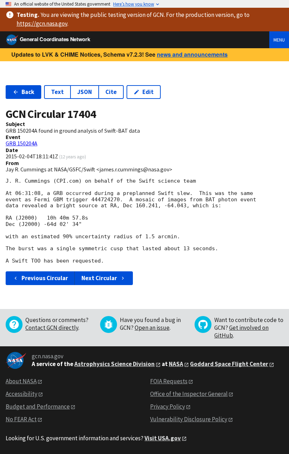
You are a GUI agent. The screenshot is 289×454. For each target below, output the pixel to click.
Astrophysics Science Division (114, 364)
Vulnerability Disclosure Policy (188, 419)
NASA (176, 364)
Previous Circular (44, 278)
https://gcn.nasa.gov (42, 23)
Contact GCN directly (51, 328)
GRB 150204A (21, 143)
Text (57, 92)
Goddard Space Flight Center (229, 364)
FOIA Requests (168, 381)
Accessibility (21, 394)
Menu (279, 40)
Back (27, 92)
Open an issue (152, 328)
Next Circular (99, 278)
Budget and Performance (38, 406)
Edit (148, 92)
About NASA (21, 381)
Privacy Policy (167, 406)
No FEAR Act (21, 419)
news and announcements (192, 54)
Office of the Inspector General (189, 394)
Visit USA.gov (162, 438)
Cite (111, 92)
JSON (84, 92)
